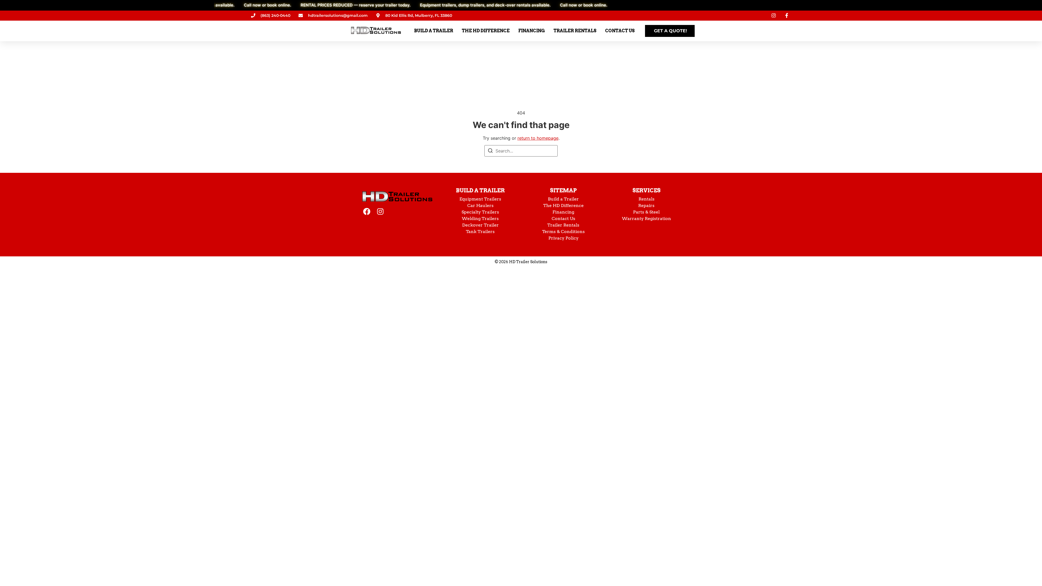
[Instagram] (380, 211)
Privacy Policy (563, 238)
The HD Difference (563, 205)
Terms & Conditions (563, 231)
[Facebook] (367, 211)
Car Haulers (480, 205)
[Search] (490, 151)
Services (646, 190)
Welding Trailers (480, 218)
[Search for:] (521, 151)
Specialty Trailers (480, 212)
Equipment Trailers (480, 199)
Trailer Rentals (563, 225)
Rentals (646, 199)
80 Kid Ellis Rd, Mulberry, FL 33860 (418, 15)
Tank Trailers (480, 231)
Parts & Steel (646, 212)
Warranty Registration (646, 218)
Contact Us (563, 218)
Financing (563, 212)
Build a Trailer (480, 190)
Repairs (646, 205)
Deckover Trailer (480, 225)
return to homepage (537, 138)
